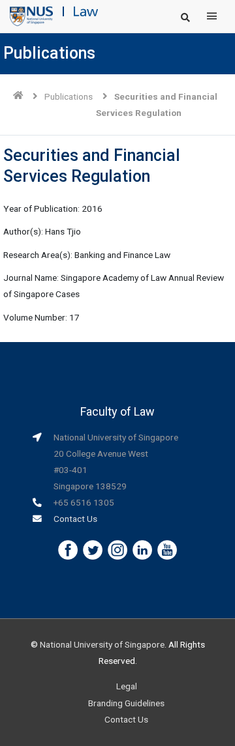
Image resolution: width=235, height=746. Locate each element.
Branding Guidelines (126, 703)
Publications (68, 96)
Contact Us (75, 518)
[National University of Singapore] (31, 15)
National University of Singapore (102, 644)
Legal (126, 686)
